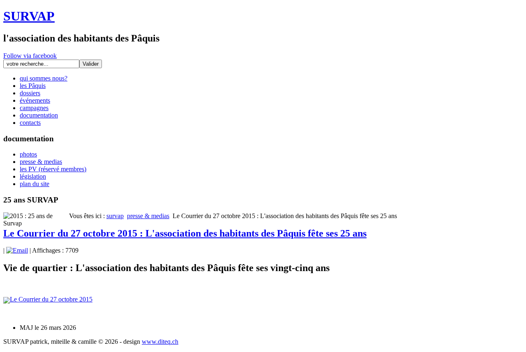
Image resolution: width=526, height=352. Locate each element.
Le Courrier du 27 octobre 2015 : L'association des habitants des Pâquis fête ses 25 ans (185, 233)
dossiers (30, 93)
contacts (30, 122)
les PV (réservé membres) (53, 169)
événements (35, 100)
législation (33, 176)
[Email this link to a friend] (17, 250)
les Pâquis (33, 85)
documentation (39, 115)
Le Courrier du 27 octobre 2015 (51, 299)
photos (28, 154)
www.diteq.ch (160, 341)
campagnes (34, 107)
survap (115, 215)
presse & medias (41, 161)
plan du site (34, 183)
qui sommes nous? (43, 78)
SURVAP (29, 16)
